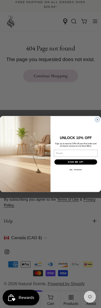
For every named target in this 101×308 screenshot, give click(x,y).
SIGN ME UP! (76, 162)
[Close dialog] (97, 119)
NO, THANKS (76, 170)
